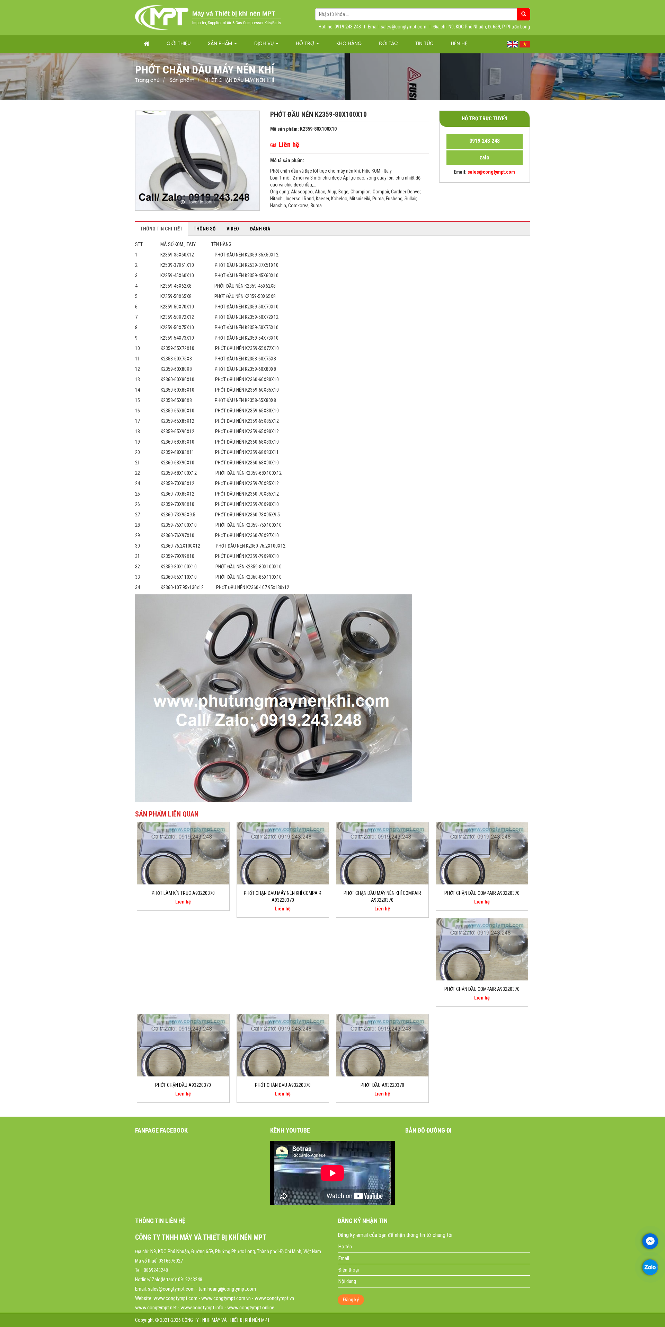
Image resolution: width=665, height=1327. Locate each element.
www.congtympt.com (175, 1298)
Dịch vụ (264, 43)
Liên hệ (459, 43)
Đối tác (388, 43)
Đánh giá (260, 229)
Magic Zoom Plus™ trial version (165, 117)
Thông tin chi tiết (161, 229)
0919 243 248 (484, 141)
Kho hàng (349, 43)
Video (233, 229)
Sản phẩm (220, 43)
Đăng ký (351, 1300)
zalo (484, 157)
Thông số (204, 229)
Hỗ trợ (306, 43)
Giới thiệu (178, 43)
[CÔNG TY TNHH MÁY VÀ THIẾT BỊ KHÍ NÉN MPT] (162, 17)
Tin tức (424, 43)
